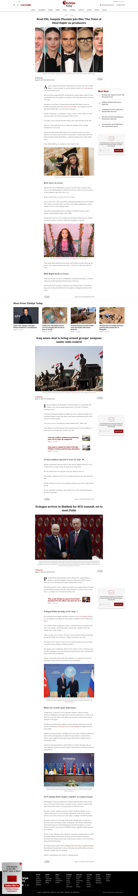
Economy (68, 876)
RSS (71, 892)
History (88, 876)
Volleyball (98, 880)
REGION (47, 874)
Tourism (68, 882)
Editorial (108, 880)
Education (78, 876)
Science (78, 886)
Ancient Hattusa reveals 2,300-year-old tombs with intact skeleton (82, 327)
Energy (68, 880)
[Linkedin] (28, 885)
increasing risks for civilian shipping (68, 726)
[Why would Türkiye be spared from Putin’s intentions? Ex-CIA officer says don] (86, 599)
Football (98, 876)
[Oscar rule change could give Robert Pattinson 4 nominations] (26, 315)
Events (88, 882)
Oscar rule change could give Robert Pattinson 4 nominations (25, 326)
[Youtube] (22, 885)
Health (78, 878)
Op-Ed (107, 878)
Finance (68, 878)
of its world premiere (87, 88)
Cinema (89, 878)
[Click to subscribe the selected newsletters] (118, 150)
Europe (47, 876)
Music (88, 880)
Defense (38, 878)
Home (66, 15)
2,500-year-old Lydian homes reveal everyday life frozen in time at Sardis (53, 327)
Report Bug (76, 892)
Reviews (89, 886)
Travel (77, 882)
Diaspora (38, 882)
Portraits (89, 884)
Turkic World (48, 878)
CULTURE (89, 874)
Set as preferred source (108, 5)
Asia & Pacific (59, 880)
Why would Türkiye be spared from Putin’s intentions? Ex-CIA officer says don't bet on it (64, 600)
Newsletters (46, 892)
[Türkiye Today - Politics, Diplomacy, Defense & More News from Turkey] (69, 4)
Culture (71, 15)
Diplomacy (38, 880)
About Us (39, 892)
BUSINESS (69, 874)
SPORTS (98, 874)
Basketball (98, 878)
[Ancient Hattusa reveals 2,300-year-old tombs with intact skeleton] (83, 315)
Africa (57, 876)
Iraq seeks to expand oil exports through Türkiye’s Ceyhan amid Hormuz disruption (64, 448)
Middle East (48, 880)
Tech (67, 884)
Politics (38, 876)
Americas (58, 878)
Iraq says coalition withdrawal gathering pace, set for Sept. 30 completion (63, 438)
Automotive (69, 886)
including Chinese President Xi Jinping (76, 846)
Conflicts (58, 882)
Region (49, 441)
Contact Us (53, 892)
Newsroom (40, 397)
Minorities (38, 884)
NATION (38, 874)
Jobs (58, 892)
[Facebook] (25, 885)
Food (77, 884)
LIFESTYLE (79, 874)
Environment (79, 880)
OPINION (108, 874)
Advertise (67, 892)
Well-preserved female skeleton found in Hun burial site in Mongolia (111, 327)
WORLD (57, 874)
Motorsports (99, 882)
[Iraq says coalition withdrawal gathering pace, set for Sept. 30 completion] (86, 438)
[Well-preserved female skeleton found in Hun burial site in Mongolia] (112, 315)
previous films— (71, 107)
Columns (108, 876)
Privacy (62, 892)
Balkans (47, 882)
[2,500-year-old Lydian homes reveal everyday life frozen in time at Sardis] (54, 315)
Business (50, 451)
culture (26, 5)
